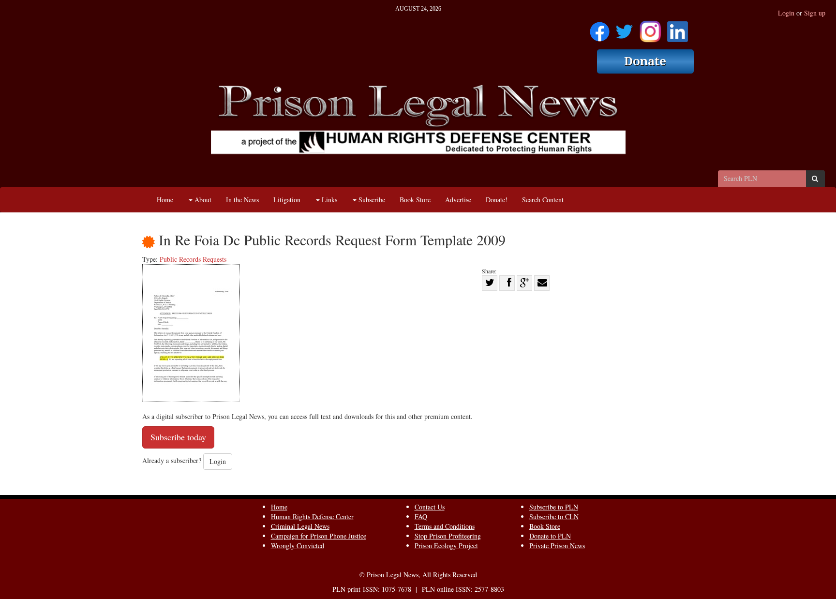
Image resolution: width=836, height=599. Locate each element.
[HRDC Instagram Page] (650, 28)
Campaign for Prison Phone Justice (318, 535)
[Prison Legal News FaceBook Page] (600, 28)
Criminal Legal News (300, 526)
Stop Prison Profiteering (448, 535)
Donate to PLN (550, 535)
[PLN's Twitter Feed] (624, 28)
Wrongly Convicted (297, 545)
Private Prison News (557, 545)
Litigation (286, 199)
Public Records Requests (193, 259)
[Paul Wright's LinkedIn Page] (677, 28)
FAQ (421, 516)
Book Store (415, 199)
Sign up (814, 12)
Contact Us (430, 506)
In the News (242, 199)
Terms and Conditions (445, 526)
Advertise (458, 199)
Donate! (497, 199)
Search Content (543, 199)
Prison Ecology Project (446, 545)
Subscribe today (178, 437)
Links (328, 199)
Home (165, 199)
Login (786, 12)
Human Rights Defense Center (312, 516)
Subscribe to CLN (554, 516)
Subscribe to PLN (553, 506)
